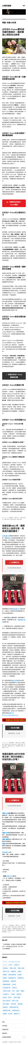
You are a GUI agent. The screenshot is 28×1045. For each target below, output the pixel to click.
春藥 (17, 991)
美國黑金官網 (6, 1010)
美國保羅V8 (5, 536)
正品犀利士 (6, 994)
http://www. (11, 715)
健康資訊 (11, 517)
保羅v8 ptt (17, 517)
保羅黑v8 (9, 928)
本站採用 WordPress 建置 (15, 1042)
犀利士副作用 (6, 1000)
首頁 (3, 1022)
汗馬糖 (13, 994)
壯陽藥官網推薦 (6, 1037)
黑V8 (10, 617)
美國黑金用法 (16, 1010)
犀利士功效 (15, 1000)
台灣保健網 (6, 6)
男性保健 (13, 1004)
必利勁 (14, 984)
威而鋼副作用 (12, 978)
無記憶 (5, 997)
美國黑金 (5, 1007)
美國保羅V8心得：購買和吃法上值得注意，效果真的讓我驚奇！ (13, 528)
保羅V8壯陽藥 (15, 680)
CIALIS (5, 961)
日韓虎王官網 (6, 991)
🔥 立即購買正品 (14, 562)
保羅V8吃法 (18, 742)
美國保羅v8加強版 (17, 928)
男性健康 (20, 1004)
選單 (24, 5)
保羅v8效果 (19, 519)
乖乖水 (10, 965)
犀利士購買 (6, 1004)
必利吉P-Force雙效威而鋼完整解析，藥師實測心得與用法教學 (13, 32)
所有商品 (4, 1025)
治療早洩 (18, 994)
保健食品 (5, 968)
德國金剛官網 (6, 984)
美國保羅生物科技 (20, 930)
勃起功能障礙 (12, 974)
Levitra (5, 965)
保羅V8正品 (5, 813)
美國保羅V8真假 (19, 745)
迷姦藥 (5, 1013)
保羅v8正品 (14, 744)
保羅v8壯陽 (6, 519)
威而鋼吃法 (21, 978)
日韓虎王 (14, 987)
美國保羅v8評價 (11, 930)
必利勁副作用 (6, 987)
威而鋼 (5, 978)
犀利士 (10, 997)
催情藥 (5, 974)
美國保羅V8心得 (11, 745)
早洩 (13, 991)
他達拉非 (16, 965)
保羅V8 (9, 538)
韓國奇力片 (17, 1013)
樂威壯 (22, 991)
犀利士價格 (17, 997)
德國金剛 (13, 981)
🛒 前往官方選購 (14, 728)
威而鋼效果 (6, 981)
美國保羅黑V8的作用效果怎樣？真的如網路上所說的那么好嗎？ (13, 757)
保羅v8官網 (13, 519)
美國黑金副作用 (14, 1007)
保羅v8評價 (20, 744)
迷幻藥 (10, 1013)
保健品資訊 (11, 742)
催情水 (20, 971)
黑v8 (7, 747)
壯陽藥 (19, 974)
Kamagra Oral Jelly (14, 961)
